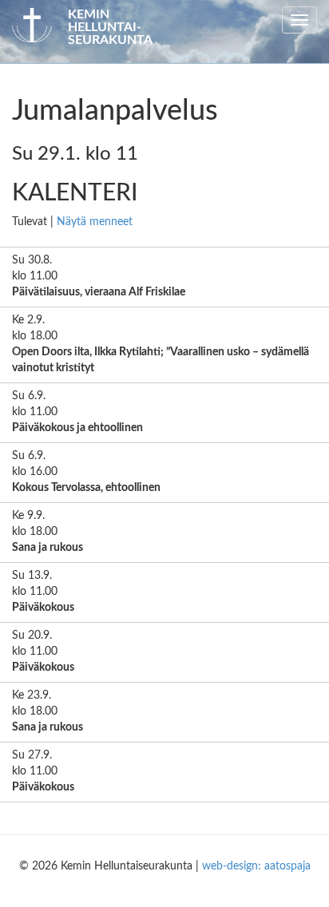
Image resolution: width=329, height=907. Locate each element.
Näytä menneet (95, 222)
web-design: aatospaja (256, 866)
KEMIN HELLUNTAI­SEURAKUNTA (110, 27)
